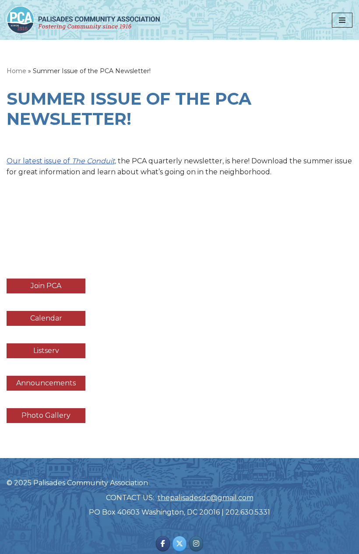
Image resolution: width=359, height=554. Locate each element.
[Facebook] (163, 543)
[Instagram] (196, 543)
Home (16, 71)
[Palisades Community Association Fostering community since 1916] (83, 20)
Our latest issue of (61, 161)
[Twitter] (179, 543)
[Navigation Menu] (342, 20)
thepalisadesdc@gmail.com (205, 498)
